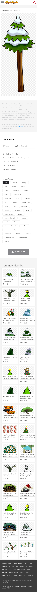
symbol (16, 230)
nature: (4, 563)
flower (26, 190)
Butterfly (21, 566)
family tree (26, 202)
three (18, 233)
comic (6, 194)
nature (16, 222)
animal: (4, 566)
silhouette (28, 233)
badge (27, 210)
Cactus (25, 563)
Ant (9, 566)
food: (4, 575)
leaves (7, 230)
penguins (16, 190)
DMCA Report (8, 140)
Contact (23, 586)
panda (7, 222)
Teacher (16, 572)
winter (15, 202)
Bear (13, 566)
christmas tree (9, 237)
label (14, 206)
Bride (18, 569)
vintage (24, 182)
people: (4, 569)
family (23, 569)
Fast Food (30, 575)
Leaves (20, 563)
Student (11, 572)
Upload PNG (6, 588)
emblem (24, 226)
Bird (17, 566)
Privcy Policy (16, 586)
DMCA (30, 586)
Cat (26, 566)
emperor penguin (10, 218)
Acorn (9, 563)
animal (14, 182)
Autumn (15, 563)
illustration (8, 233)
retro (6, 190)
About (4, 586)
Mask (9, 569)
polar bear (17, 210)
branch (7, 241)
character (24, 206)
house (20, 214)
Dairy (15, 575)
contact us (20, 126)
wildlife (23, 186)
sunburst (23, 218)
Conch (30, 563)
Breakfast (9, 575)
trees (14, 186)
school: (4, 572)
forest (7, 210)
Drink (25, 575)
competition (23, 237)
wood (18, 198)
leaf (6, 182)
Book (21, 572)
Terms (9, 586)
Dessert (20, 575)
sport (6, 202)
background (17, 194)
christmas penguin (10, 226)
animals (27, 198)
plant (25, 230)
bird (6, 186)
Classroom (27, 572)
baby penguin (9, 214)
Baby (14, 569)
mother (28, 569)
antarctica (8, 198)
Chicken (30, 566)
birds (6, 206)
